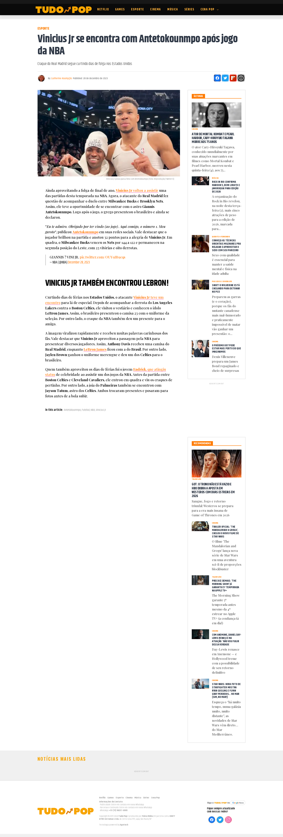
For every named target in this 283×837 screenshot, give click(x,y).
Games (120, 9)
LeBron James (95, 349)
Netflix (103, 9)
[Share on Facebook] (217, 78)
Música (172, 9)
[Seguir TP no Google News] (226, 805)
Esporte (137, 9)
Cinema (155, 9)
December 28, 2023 (79, 262)
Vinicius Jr (101, 410)
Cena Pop (207, 9)
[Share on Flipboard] (233, 78)
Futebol (86, 410)
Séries (189, 9)
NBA (93, 410)
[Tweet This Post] (225, 78)
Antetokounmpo (85, 232)
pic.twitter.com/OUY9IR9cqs (102, 257)
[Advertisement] (216, 409)
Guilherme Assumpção (61, 78)
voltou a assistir (137, 190)
